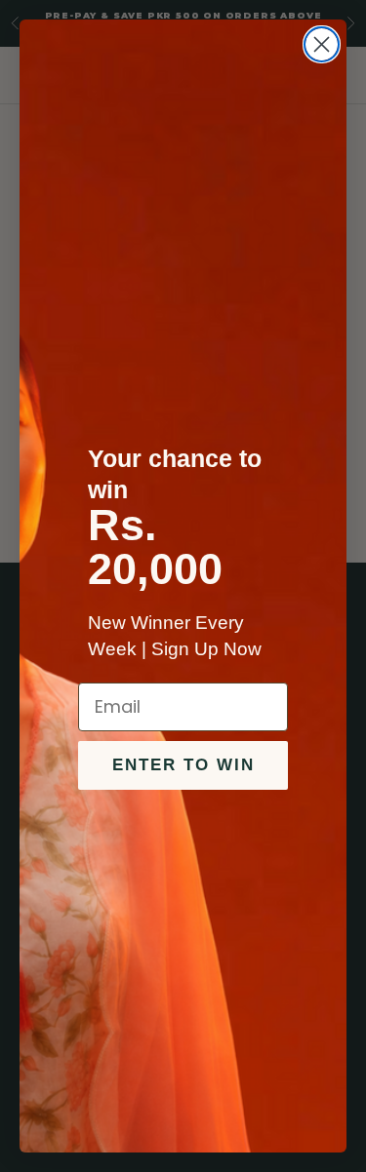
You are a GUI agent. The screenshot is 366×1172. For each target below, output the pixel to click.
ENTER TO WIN (183, 765)
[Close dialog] (322, 44)
